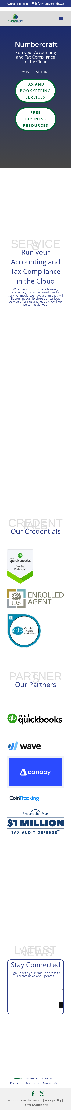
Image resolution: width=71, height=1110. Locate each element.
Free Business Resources (35, 119)
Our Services (35, 900)
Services (47, 1078)
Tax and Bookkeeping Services (35, 91)
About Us (35, 192)
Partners (15, 1083)
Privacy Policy (53, 1100)
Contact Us (36, 211)
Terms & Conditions (35, 1104)
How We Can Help (35, 453)
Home (18, 1078)
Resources (32, 1083)
